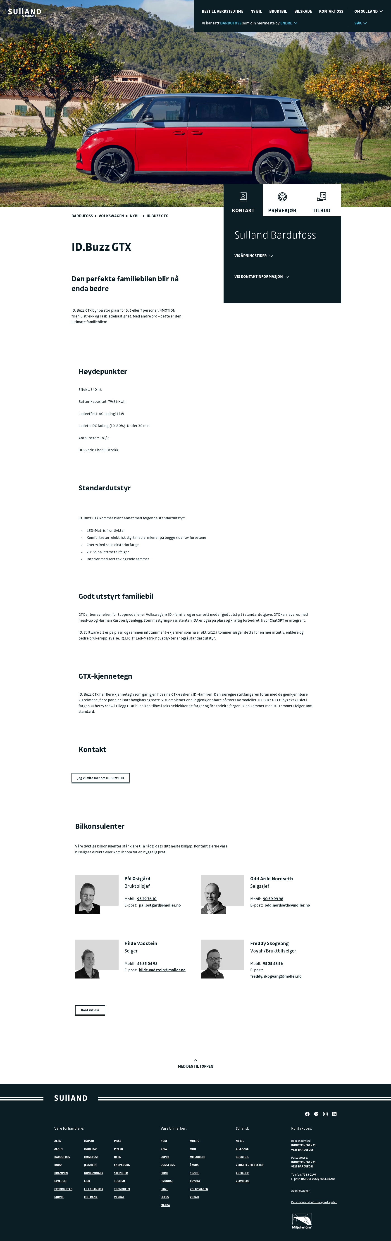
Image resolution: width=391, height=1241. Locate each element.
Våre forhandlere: (69, 1128)
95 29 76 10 (147, 898)
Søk (358, 23)
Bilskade (303, 11)
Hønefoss (91, 1157)
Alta (57, 1141)
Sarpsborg (122, 1165)
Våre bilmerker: (174, 1128)
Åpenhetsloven (300, 1190)
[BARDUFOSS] (24, 11)
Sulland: (242, 1128)
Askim (58, 1148)
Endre (286, 23)
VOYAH (194, 1197)
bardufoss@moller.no (318, 1179)
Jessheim (90, 1165)
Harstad (90, 1148)
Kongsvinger (93, 1173)
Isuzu (164, 1189)
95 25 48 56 (273, 963)
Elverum (60, 1181)
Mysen (118, 1148)
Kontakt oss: (301, 1128)
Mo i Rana (91, 1197)
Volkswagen (111, 215)
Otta (117, 1157)
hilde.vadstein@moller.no (162, 969)
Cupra (165, 1157)
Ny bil (256, 11)
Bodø (58, 1165)
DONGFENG (168, 1165)
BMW (164, 1148)
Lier (87, 1181)
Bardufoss (82, 215)
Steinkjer (121, 1173)
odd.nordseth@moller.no (287, 905)
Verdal (119, 1197)
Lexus (165, 1197)
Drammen (61, 1173)
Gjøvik (59, 1197)
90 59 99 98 (273, 898)
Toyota (195, 1181)
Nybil (135, 215)
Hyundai (167, 1181)
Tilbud (321, 210)
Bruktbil (278, 11)
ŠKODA (194, 1165)
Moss (117, 1141)
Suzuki (194, 1173)
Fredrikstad (63, 1189)
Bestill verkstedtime (222, 11)
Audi (164, 1141)
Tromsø (119, 1181)
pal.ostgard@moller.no (160, 905)
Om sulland (366, 11)
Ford (164, 1173)
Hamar (89, 1141)
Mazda (165, 1205)
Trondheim (122, 1189)
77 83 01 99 (309, 1174)
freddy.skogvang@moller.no (276, 976)
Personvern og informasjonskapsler (314, 1202)
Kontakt (243, 210)
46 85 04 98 (147, 963)
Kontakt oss (331, 11)
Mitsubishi (197, 1157)
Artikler (242, 1173)
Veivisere (242, 1181)
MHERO (194, 1141)
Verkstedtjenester (250, 1165)
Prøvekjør (282, 210)
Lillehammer (93, 1189)
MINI (193, 1148)
